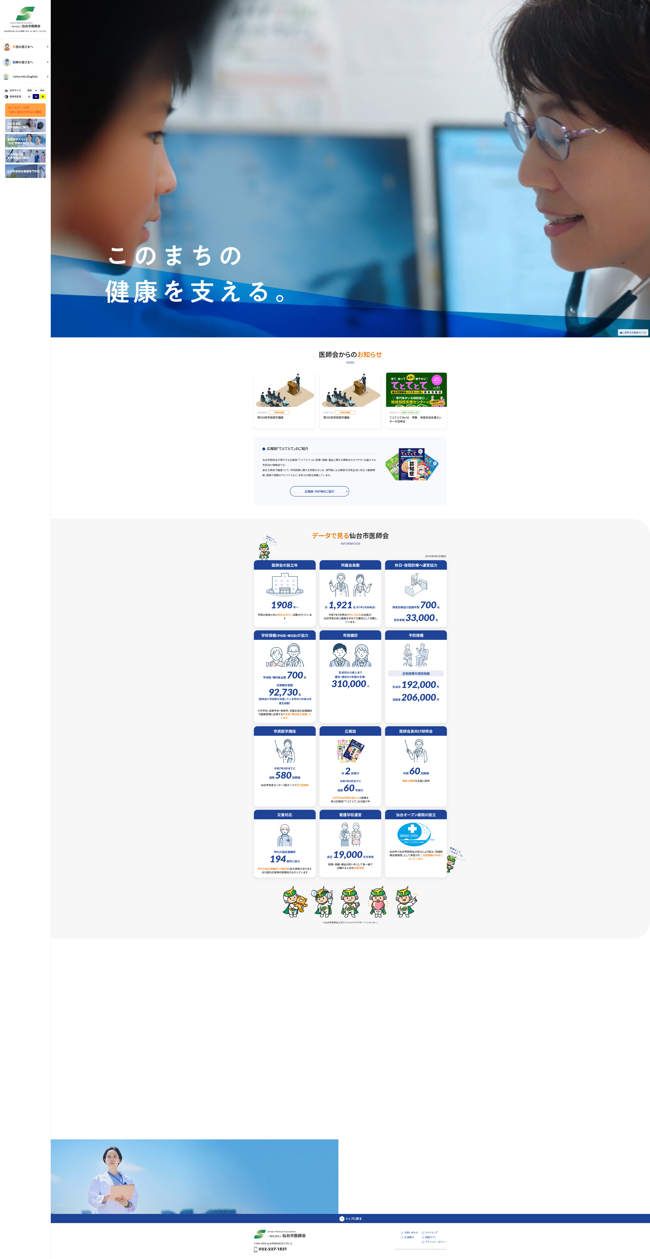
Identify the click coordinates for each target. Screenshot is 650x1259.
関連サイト (430, 1237)
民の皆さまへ (23, 46)
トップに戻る (354, 1218)
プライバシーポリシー (436, 1241)
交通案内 (409, 1237)
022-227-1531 (273, 1249)
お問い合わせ (411, 1232)
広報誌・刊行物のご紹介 (319, 491)
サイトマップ (431, 1232)
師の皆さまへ (23, 62)
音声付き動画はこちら (635, 332)
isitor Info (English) (25, 76)
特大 (42, 90)
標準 (29, 90)
